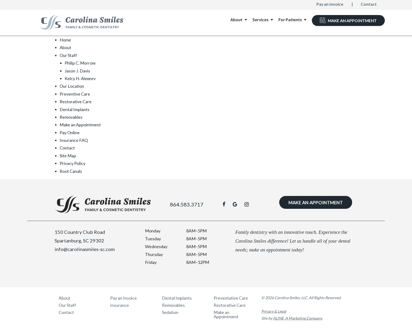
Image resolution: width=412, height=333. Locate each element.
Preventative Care (231, 298)
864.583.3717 (186, 204)
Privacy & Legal (273, 311)
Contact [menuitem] (369, 4)
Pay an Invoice (123, 298)
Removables (71, 117)
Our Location (72, 86)
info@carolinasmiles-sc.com (85, 249)
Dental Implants (74, 109)
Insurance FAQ (74, 140)
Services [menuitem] (260, 19)
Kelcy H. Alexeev (80, 78)
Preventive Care (75, 94)
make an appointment (269, 249)
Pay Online (70, 132)
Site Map (68, 155)
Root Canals (71, 171)
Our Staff (68, 55)
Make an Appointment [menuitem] (352, 20)
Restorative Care (76, 101)
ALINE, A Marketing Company (297, 318)
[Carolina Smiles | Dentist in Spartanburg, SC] (81, 22)
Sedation (170, 312)
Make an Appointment (80, 124)
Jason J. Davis (77, 70)
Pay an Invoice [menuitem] (329, 4)
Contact (67, 147)
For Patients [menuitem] (290, 19)
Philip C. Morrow (80, 63)
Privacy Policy (72, 163)
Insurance (119, 305)
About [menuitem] (236, 19)
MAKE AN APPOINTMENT (315, 202)
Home (65, 39)
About (65, 47)
